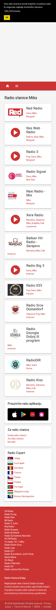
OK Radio (9, 511)
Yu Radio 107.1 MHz (14, 541)
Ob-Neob (9, 560)
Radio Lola (10, 548)
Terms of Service (22, 606)
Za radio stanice (15, 438)
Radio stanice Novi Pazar (17, 569)
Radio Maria (10, 557)
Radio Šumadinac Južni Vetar (19, 554)
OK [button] (6, 17)
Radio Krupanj (11, 529)
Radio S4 (9, 566)
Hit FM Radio (11, 538)
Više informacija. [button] (12, 11)
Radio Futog (10, 514)
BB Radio (9, 520)
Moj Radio (9, 526)
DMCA (37, 606)
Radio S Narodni (12, 563)
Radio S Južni (11, 523)
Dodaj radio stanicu (17, 435)
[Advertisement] (28, 52)
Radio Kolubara (12, 532)
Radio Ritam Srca (13, 544)
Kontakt (12, 441)
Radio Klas (10, 517)
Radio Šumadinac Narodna (18, 535)
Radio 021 (9, 551)
